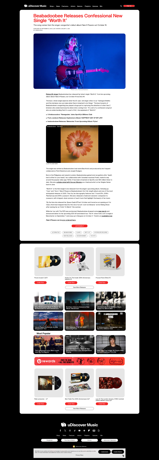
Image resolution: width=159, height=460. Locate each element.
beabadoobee (68, 232)
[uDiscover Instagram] (70, 431)
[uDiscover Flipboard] (89, 431)
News (58, 6)
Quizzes (95, 6)
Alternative (56, 232)
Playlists (88, 6)
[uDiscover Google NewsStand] (94, 431)
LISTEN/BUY (79, 226)
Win (101, 6)
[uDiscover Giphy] (98, 431)
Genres (79, 6)
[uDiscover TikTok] (74, 431)
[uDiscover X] (65, 431)
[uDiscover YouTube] (79, 431)
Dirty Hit (87, 232)
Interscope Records (100, 232)
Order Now (40, 282)
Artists (73, 6)
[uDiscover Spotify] (84, 431)
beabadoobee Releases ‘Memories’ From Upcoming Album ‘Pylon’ (73, 121)
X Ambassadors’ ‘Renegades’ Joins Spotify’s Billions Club (70, 114)
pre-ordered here (69, 220)
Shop (52, 6)
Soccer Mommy (81, 235)
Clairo (78, 232)
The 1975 (93, 235)
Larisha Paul (39, 30)
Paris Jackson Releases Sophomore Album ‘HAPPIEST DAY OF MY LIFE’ (75, 118)
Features (65, 6)
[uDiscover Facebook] (60, 431)
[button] (48, 265)
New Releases (68, 235)
